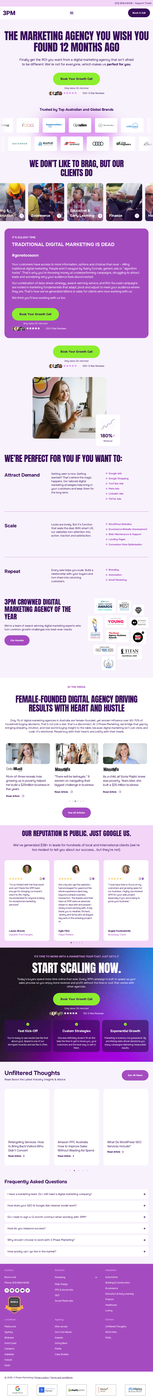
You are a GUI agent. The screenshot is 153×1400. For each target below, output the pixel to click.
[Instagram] (6, 1290)
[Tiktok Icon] (27, 1290)
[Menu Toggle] (72, 13)
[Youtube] (22, 1290)
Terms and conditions (62, 1377)
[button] (69, 801)
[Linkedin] (17, 1290)
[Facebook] (12, 1290)
